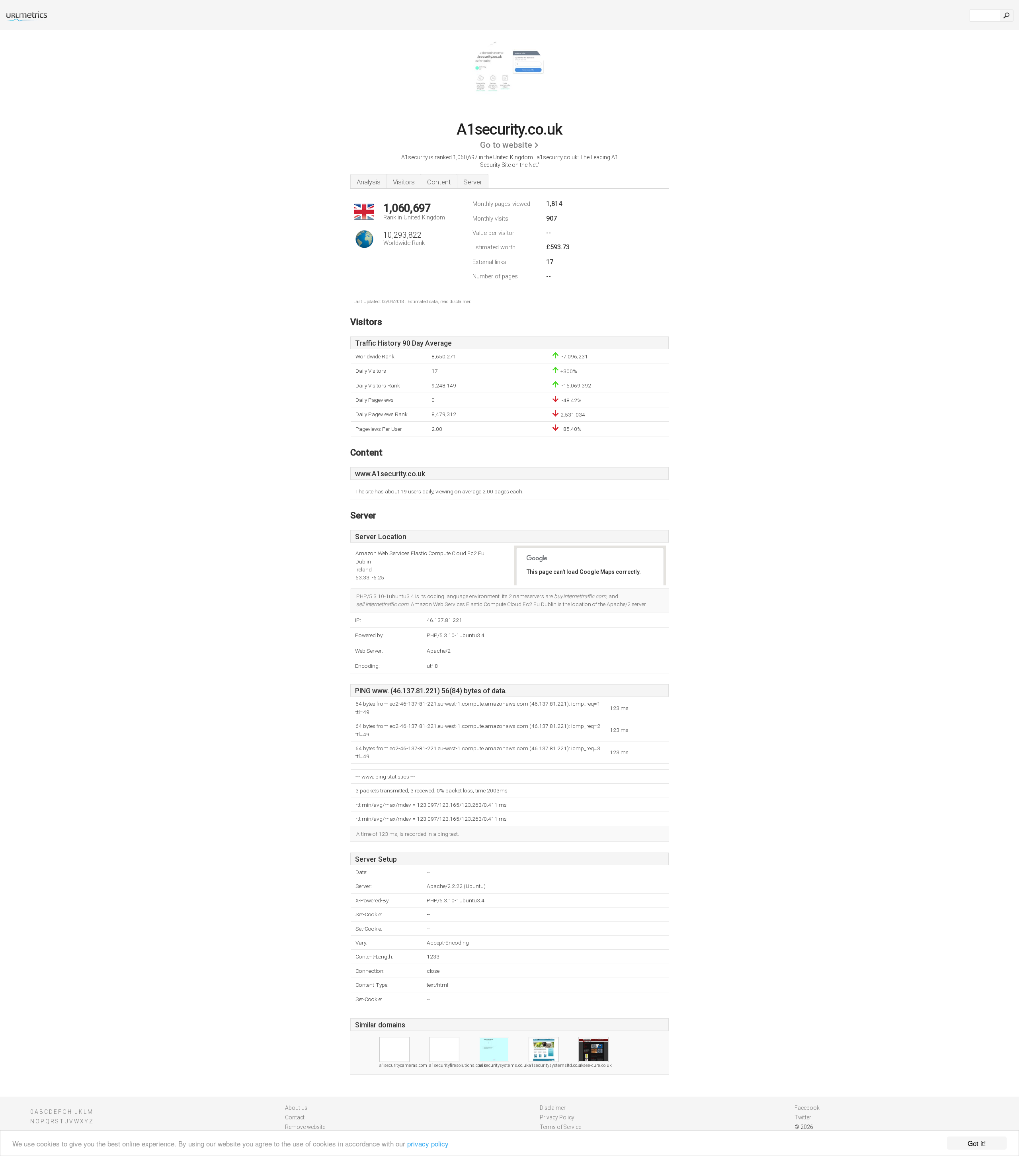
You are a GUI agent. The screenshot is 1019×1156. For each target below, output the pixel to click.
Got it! (977, 1143)
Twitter (803, 1117)
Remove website (305, 1127)
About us (296, 1108)
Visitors (404, 182)
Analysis (369, 182)
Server (472, 182)
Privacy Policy (557, 1117)
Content (439, 182)
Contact (295, 1117)
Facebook (807, 1108)
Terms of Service (560, 1127)
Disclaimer (553, 1108)
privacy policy (428, 1143)
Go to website (506, 145)
